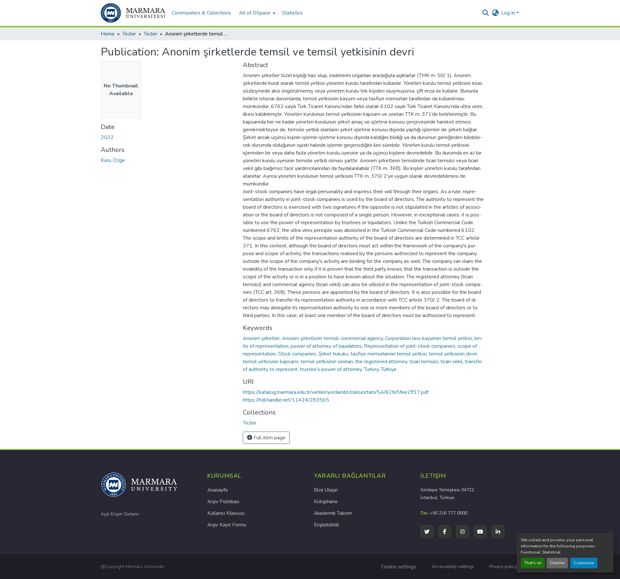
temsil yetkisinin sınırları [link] (327, 361)
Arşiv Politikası (223, 501)
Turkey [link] (371, 369)
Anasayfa (217, 490)
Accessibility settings (453, 567)
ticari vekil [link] (451, 361)
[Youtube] (480, 531)
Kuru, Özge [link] (113, 160)
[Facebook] (444, 531)
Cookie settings (398, 566)
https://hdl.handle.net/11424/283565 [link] (286, 400)
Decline (557, 563)
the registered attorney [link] (381, 361)
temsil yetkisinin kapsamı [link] (270, 361)
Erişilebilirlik (326, 525)
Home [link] (108, 33)
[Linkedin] (497, 531)
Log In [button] (508, 12)
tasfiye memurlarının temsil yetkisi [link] (389, 353)
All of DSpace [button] (254, 12)
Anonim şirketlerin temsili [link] (310, 338)
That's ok (532, 563)
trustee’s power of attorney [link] (331, 369)
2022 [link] (107, 137)
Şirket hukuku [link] (333, 353)
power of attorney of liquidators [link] (326, 346)
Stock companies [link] (297, 353)
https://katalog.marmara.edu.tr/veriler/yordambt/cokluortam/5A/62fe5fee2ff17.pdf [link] (336, 392)
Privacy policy (503, 567)
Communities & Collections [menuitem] (201, 12)
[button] (133, 13)
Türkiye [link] (389, 369)
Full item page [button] (268, 437)
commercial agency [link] (362, 338)
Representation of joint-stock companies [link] (409, 346)
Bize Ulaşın (326, 490)
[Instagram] (462, 531)
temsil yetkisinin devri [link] (453, 353)
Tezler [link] (129, 33)
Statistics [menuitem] (292, 12)
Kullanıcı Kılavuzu (225, 513)
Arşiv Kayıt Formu (226, 525)
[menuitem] (256, 13)
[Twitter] (426, 531)
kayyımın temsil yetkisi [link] (447, 338)
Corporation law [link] (402, 338)
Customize (584, 563)
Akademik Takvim (333, 513)
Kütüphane (326, 501)
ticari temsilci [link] (423, 361)
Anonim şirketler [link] (261, 338)
